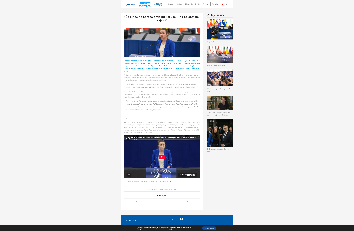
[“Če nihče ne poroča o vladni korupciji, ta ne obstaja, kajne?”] (162, 42)
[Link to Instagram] (181, 219)
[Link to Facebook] (177, 219)
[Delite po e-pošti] (187, 201)
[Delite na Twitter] (162, 201)
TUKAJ (168, 181)
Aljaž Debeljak (172, 189)
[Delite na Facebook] (136, 201)
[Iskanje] (226, 4)
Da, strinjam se (209, 228)
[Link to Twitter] (172, 219)
